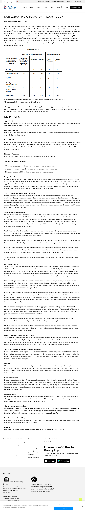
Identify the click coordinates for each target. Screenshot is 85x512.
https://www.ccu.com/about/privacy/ (30, 38)
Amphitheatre (54, 1)
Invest (38, 7)
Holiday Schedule (7, 454)
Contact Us (68, 1)
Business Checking (20, 451)
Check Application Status (43, 1)
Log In (66, 7)
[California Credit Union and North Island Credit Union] (9, 7)
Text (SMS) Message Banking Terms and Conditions (33, 452)
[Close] (82, 506)
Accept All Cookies (63, 508)
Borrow (31, 7)
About (58, 7)
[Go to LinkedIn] (48, 441)
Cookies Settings (63, 504)
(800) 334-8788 (60, 430)
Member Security (32, 448)
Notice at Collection (33, 445)
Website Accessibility (33, 457)
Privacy (30, 442)
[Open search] (62, 7)
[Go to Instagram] (44, 441)
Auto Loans (19, 448)
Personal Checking (20, 442)
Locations (61, 1)
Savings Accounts (20, 445)
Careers (5, 451)
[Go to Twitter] (50, 441)
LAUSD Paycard (76, 1)
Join (52, 7)
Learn (45, 7)
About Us (5, 442)
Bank (24, 7)
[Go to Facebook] (46, 441)
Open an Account (75, 7)
